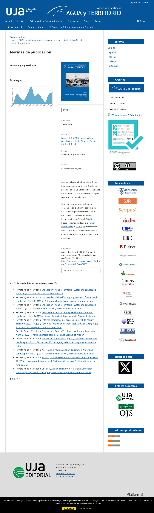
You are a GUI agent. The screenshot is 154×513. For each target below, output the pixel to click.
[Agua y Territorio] (126, 91)
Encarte (46, 368)
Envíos (98, 21)
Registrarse (134, 2)
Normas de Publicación (54, 338)
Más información (86, 508)
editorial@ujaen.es (65, 473)
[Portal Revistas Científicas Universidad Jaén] (126, 417)
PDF (68, 110)
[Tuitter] (125, 372)
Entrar (146, 2)
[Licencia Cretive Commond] (124, 169)
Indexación (73, 21)
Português (113, 65)
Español (112, 52)
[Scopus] (128, 212)
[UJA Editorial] (126, 402)
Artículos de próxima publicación (46, 21)
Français (112, 56)
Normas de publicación (54, 297)
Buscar (142, 21)
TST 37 (45, 357)
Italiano (112, 61)
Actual (8, 21)
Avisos (87, 21)
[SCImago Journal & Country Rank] (125, 115)
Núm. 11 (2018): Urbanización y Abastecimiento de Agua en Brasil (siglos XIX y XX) (46, 40)
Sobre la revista (15, 27)
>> (24, 378)
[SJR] (128, 203)
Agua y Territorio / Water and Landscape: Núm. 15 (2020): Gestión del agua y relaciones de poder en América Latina (56, 342)
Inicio (12, 37)
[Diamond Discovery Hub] (128, 193)
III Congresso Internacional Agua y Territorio (71, 27)
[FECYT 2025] (126, 154)
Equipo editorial (36, 27)
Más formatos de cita (72, 270)
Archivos (21, 21)
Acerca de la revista (52, 312)
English (112, 47)
